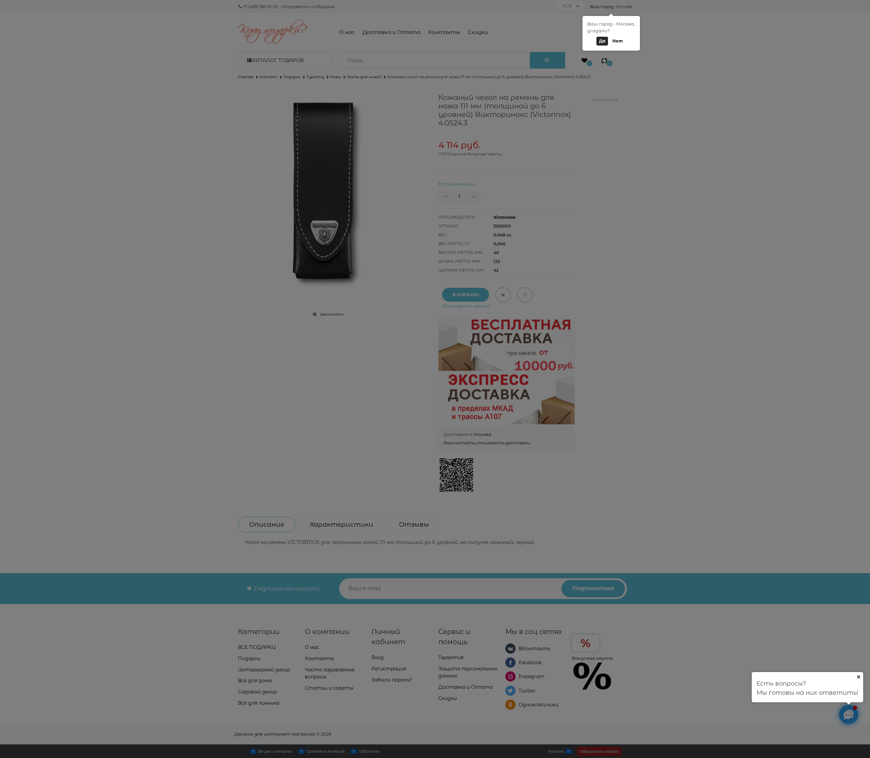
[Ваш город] (858, 676)
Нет (617, 40)
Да (602, 40)
